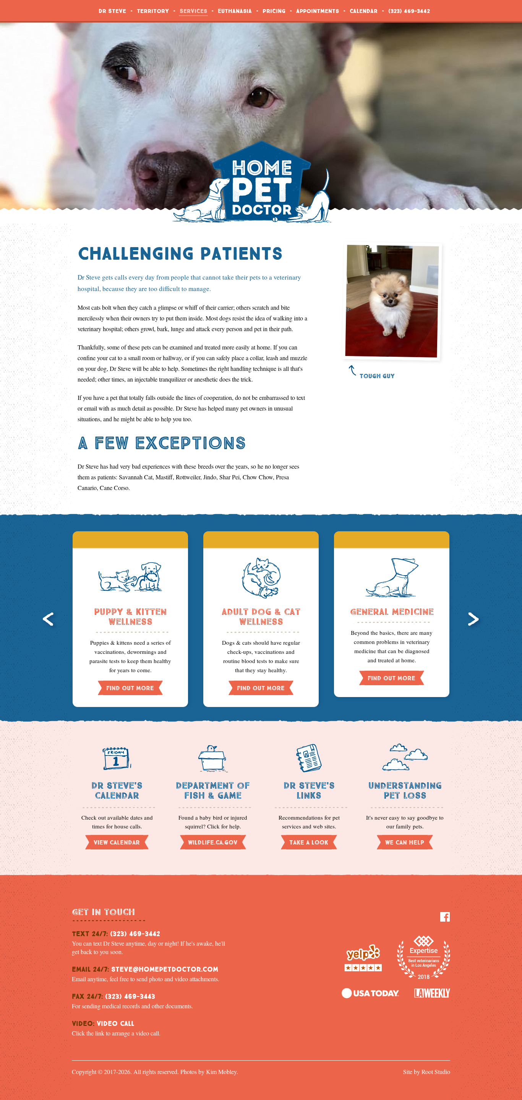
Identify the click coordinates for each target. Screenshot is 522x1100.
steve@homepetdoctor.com (164, 968)
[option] (130, 619)
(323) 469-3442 (409, 10)
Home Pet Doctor (252, 182)
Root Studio (435, 1072)
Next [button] (475, 620)
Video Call (115, 1022)
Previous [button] (50, 620)
